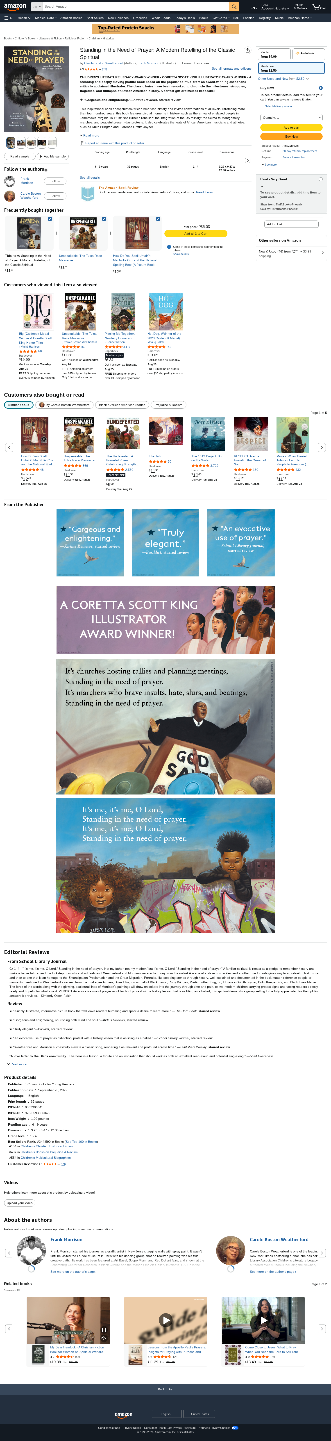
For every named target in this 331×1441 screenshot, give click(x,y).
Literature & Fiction (50, 38)
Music (279, 18)
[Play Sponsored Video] (165, 1320)
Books (203, 18)
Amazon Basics (71, 18)
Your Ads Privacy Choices (214, 1428)
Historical (108, 38)
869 (85, 465)
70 (169, 461)
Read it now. (205, 192)
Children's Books (25, 38)
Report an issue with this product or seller (114, 143)
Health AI (24, 18)
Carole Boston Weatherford (103, 63)
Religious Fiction (75, 38)
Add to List (274, 224)
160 (255, 469)
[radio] (274, 54)
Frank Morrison (148, 63)
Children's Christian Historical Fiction (47, 1146)
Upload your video (20, 1203)
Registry (265, 18)
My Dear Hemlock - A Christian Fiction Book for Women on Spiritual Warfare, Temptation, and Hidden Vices (77, 1349)
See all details (90, 177)
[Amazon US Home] (123, 1416)
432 (298, 469)
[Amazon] (15, 6)
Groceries (140, 18)
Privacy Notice (132, 1428)
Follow (55, 181)
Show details (181, 254)
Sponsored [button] (10, 1289)
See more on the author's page (72, 1271)
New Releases (118, 18)
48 (42, 469)
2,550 (129, 469)
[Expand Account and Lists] (288, 8)
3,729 (214, 465)
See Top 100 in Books (81, 1141)
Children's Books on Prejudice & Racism (49, 1152)
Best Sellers (95, 18)
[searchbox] (136, 6)
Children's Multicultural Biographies (46, 1157)
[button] (9, 18)
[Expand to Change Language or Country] (256, 8)
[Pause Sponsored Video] (104, 1330)
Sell (235, 18)
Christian (94, 38)
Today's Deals (185, 18)
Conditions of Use (109, 1428)
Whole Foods (161, 18)
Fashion (248, 18)
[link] (83, 233)
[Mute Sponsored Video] (104, 1338)
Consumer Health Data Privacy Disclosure (170, 1428)
